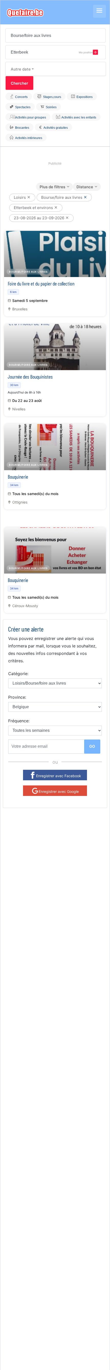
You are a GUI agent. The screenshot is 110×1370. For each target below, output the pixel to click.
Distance (84, 186)
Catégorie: (18, 673)
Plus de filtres (52, 186)
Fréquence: (18, 720)
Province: (17, 697)
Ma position (86, 52)
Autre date (21, 69)
